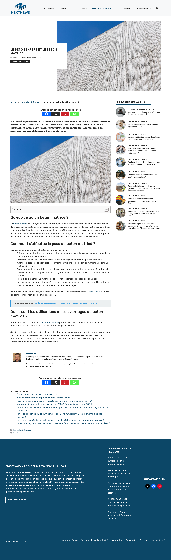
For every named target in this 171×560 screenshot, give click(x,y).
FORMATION (127, 8)
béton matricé (20, 223)
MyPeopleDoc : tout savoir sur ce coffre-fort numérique (119, 473)
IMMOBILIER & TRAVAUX (103, 8)
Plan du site (131, 540)
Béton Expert (93, 291)
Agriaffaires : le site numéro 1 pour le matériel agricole (117, 460)
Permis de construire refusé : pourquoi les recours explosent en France (142, 201)
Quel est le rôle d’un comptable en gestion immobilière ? (142, 176)
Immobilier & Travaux (20, 62)
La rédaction (116, 540)
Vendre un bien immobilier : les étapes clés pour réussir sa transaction (144, 138)
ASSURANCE (49, 8)
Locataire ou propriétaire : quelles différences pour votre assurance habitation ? (142, 150)
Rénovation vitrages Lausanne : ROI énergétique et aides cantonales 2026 (143, 213)
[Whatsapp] (74, 114)
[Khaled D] (17, 361)
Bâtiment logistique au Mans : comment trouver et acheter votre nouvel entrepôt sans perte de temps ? (144, 227)
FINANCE (64, 8)
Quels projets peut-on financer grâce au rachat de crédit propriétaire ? (144, 163)
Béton (15, 433)
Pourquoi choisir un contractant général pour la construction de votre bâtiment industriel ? (144, 188)
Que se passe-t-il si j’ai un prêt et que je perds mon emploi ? (144, 113)
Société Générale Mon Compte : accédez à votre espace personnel (119, 502)
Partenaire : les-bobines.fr (153, 540)
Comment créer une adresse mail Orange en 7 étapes (119, 515)
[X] (55, 114)
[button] (157, 8)
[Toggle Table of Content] (105, 209)
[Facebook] (46, 114)
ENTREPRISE (81, 8)
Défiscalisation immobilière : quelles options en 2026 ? (143, 125)
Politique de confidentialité (94, 540)
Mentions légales (70, 540)
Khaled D (13, 58)
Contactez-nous (17, 499)
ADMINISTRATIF (144, 8)
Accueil (14, 102)
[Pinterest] (65, 114)
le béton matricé (50, 322)
